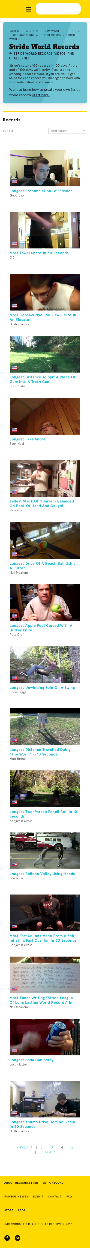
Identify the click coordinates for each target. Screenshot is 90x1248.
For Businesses (16, 1196)
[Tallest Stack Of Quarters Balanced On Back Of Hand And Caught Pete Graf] (45, 478)
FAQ (69, 1196)
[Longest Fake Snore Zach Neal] (45, 416)
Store (9, 1210)
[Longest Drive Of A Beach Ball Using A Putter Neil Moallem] (45, 540)
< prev (22, 1147)
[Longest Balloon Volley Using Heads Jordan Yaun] (45, 851)
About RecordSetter (21, 1183)
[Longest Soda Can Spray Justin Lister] (45, 1037)
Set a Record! (54, 1183)
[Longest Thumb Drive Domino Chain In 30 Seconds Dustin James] (45, 1099)
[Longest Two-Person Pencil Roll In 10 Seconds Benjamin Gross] (45, 788)
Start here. (41, 95)
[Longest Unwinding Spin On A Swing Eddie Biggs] (45, 664)
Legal (22, 1210)
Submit (38, 1196)
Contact (55, 1196)
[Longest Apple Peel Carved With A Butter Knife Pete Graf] (45, 602)
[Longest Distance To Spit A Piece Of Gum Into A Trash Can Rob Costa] (45, 354)
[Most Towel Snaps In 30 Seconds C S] (45, 230)
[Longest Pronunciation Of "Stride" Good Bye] (45, 168)
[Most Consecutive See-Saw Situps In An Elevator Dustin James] (45, 292)
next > (50, 1152)
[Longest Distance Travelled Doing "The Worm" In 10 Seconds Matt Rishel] (45, 726)
